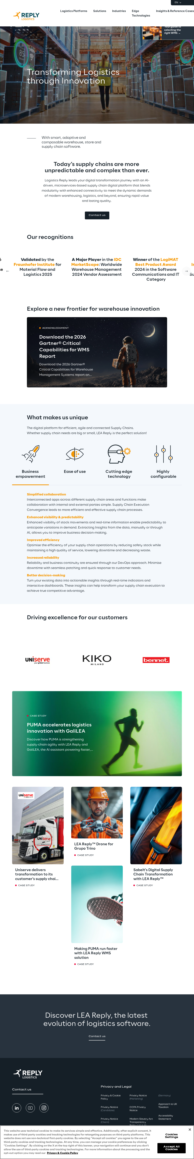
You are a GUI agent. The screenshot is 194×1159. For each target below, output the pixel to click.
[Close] (190, 1129)
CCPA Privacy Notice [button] (138, 1109)
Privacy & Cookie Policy (62, 1153)
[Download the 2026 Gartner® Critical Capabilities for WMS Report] (97, 352)
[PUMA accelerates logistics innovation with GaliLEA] (97, 733)
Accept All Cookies (171, 1148)
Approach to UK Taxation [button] (167, 1106)
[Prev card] (7, 271)
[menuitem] (73, 11)
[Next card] (186, 271)
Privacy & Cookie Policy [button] (111, 1097)
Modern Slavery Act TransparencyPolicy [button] (141, 1122)
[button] (97, 215)
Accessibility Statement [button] (165, 1117)
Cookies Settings (171, 1135)
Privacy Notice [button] (109, 1109)
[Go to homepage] (30, 16)
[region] (97, 1142)
